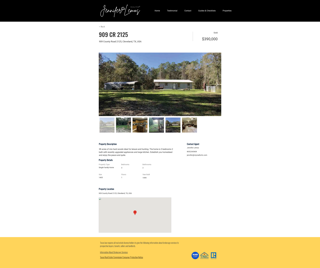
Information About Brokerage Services (114, 252)
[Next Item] (217, 84)
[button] (207, 11)
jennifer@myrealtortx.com (197, 155)
